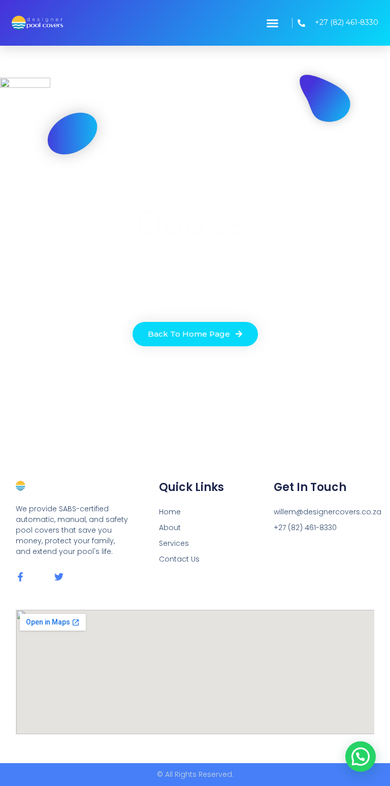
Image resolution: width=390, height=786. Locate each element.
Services (174, 543)
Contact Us (179, 559)
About (170, 527)
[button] (272, 22)
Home (170, 512)
